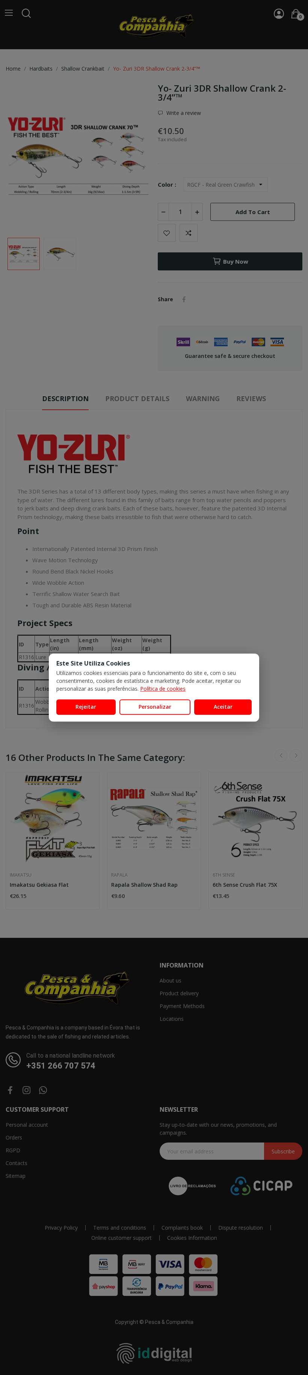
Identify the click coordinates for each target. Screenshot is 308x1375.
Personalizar (155, 706)
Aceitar (223, 706)
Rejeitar (85, 706)
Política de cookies (163, 688)
